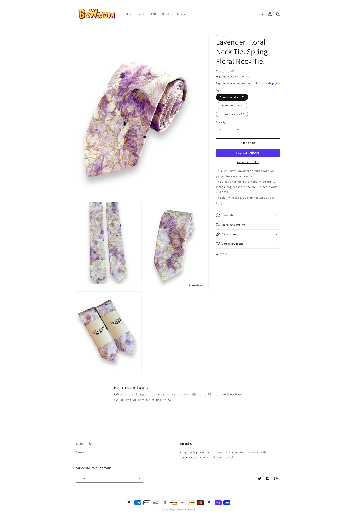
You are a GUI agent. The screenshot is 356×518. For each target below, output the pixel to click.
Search (80, 452)
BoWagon (172, 509)
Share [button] (223, 253)
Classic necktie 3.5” (232, 97)
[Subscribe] (138, 478)
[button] (262, 14)
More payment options (248, 162)
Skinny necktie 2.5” (232, 114)
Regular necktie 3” (231, 105)
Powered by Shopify (186, 509)
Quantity (220, 122)
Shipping (220, 76)
